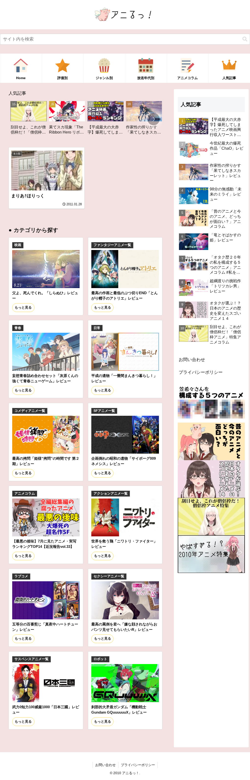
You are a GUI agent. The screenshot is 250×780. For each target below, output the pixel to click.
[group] (39, 119)
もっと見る (23, 307)
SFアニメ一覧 (104, 411)
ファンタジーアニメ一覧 (112, 245)
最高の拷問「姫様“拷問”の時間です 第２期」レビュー (45, 461)
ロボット (100, 659)
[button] (244, 39)
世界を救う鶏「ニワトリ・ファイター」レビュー (124, 544)
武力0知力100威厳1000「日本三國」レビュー (45, 709)
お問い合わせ (192, 359)
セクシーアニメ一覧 (109, 576)
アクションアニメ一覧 (111, 493)
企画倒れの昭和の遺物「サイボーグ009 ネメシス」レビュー (123, 461)
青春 (17, 328)
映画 (17, 245)
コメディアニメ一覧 (29, 411)
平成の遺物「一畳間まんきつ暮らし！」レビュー (124, 378)
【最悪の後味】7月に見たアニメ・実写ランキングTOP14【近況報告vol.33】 (44, 544)
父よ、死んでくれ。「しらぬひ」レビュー (45, 295)
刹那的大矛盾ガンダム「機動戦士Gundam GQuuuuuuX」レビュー (119, 709)
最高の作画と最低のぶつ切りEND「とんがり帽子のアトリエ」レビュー (124, 295)
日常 (97, 328)
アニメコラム (24, 493)
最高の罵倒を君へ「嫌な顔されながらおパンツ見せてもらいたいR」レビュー (124, 627)
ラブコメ (21, 576)
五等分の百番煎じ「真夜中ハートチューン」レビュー (45, 627)
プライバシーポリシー (201, 372)
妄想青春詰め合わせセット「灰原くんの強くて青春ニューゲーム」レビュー (45, 378)
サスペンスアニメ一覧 (31, 659)
